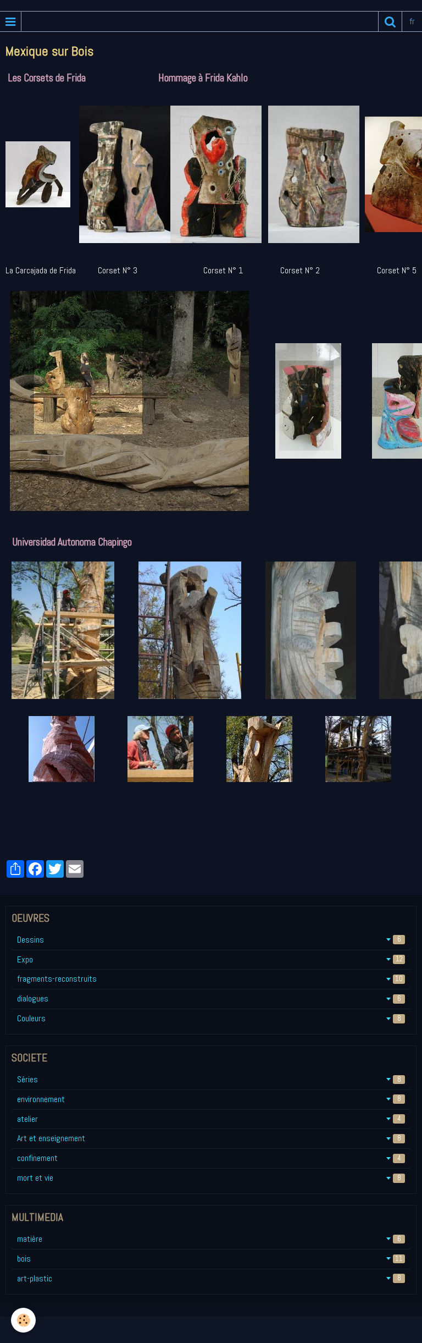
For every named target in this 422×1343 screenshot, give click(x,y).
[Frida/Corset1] (313, 173)
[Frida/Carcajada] (42, 173)
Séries (209, 1079)
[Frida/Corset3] (124, 173)
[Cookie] (23, 1320)
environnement (209, 1099)
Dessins (209, 939)
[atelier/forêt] (142, 400)
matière (209, 1239)
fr (412, 21)
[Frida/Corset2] (216, 173)
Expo (210, 959)
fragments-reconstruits (210, 978)
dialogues (209, 998)
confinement (209, 1158)
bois (210, 1258)
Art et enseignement (209, 1138)
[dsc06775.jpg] (323, 400)
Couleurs (209, 1018)
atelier (209, 1119)
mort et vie (209, 1178)
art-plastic (209, 1278)
